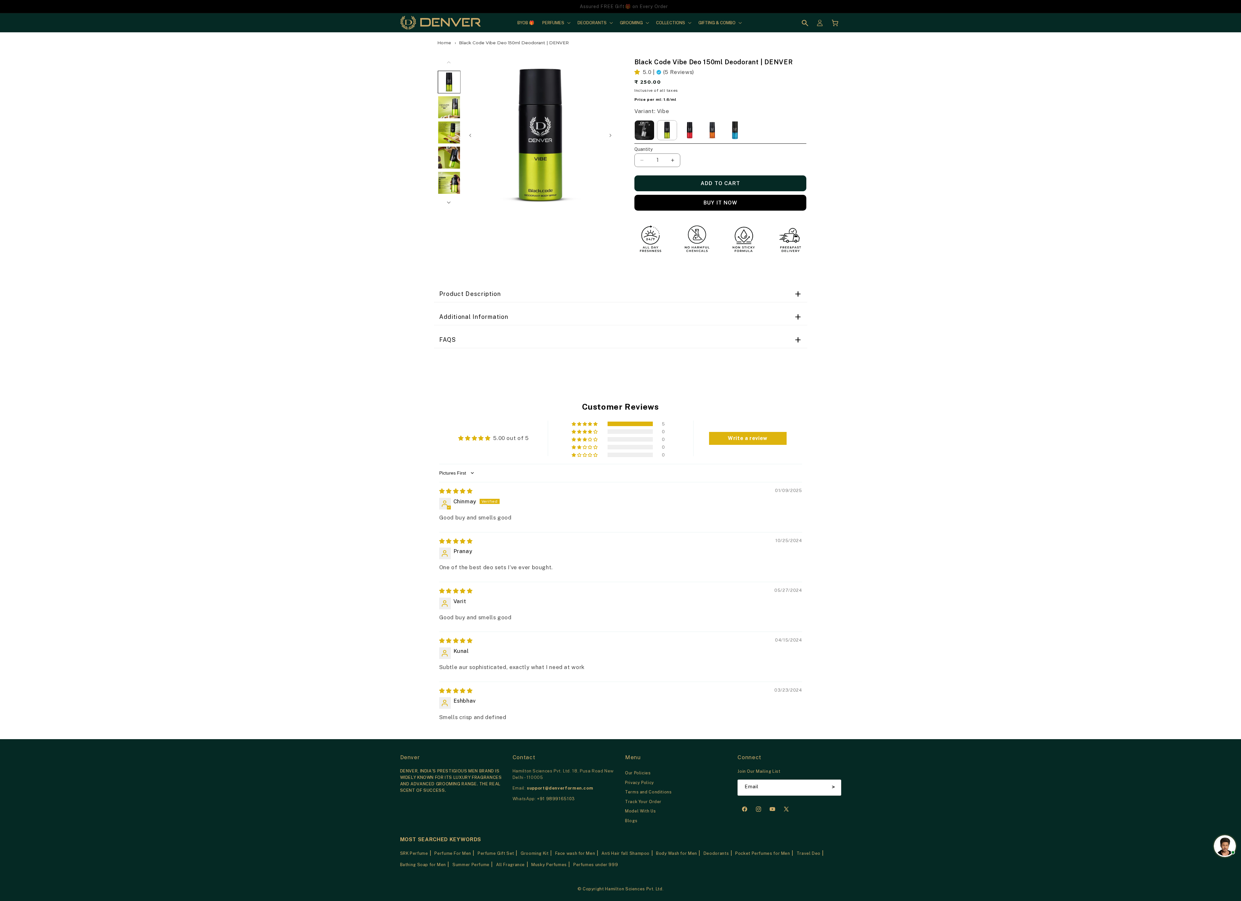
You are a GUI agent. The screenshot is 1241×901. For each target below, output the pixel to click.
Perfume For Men (452, 853)
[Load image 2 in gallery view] (449, 108)
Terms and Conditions (648, 792)
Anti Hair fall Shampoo (625, 853)
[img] (456, 491)
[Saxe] (735, 130)
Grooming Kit (535, 853)
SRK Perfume (414, 853)
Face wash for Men (575, 853)
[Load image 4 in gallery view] (449, 158)
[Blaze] (690, 130)
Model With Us (640, 811)
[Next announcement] (805, 6)
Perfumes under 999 (595, 864)
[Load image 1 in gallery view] (449, 82)
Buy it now (720, 203)
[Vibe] (667, 130)
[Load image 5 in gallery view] (449, 183)
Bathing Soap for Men (423, 864)
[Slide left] (470, 135)
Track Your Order (643, 801)
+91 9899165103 (556, 798)
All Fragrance (510, 864)
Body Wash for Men (676, 853)
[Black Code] (644, 130)
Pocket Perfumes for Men (762, 853)
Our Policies (638, 772)
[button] (555, 22)
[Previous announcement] (436, 6)
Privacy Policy (639, 782)
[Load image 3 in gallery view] (449, 133)
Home (444, 42)
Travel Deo (809, 853)
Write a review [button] (748, 438)
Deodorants (716, 853)
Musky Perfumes (549, 864)
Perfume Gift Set (496, 853)
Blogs (631, 820)
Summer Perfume (471, 864)
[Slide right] (610, 135)
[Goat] (712, 130)
